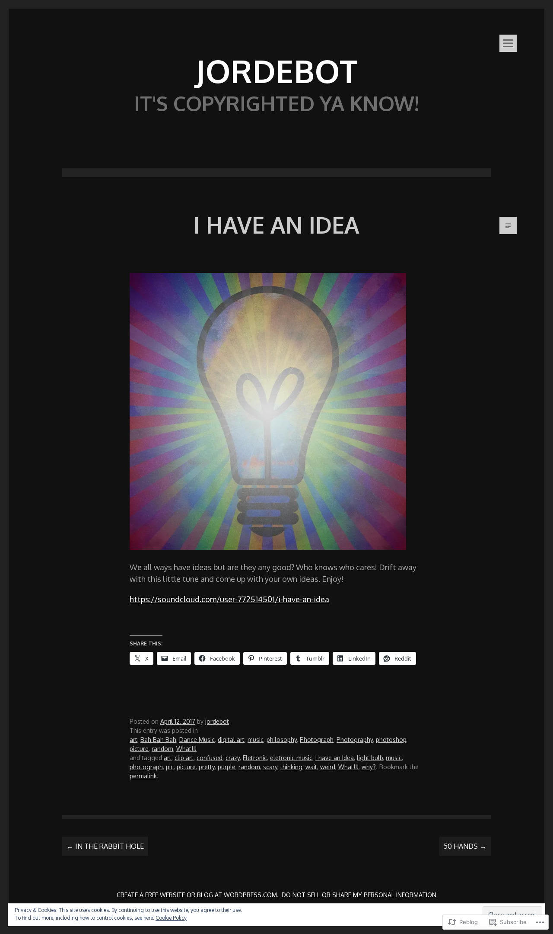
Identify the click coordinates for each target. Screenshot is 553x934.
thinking (291, 766)
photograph (146, 766)
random (162, 748)
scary (270, 766)
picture (139, 748)
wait (311, 766)
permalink (143, 776)
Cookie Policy (171, 918)
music (256, 739)
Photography (355, 739)
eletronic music (291, 757)
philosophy (282, 739)
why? (369, 766)
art (133, 739)
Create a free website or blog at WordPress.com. (198, 895)
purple (226, 766)
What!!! (186, 748)
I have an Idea (334, 757)
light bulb (370, 757)
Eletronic (255, 757)
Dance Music (197, 739)
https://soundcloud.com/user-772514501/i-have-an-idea (229, 599)
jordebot (217, 721)
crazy (233, 757)
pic (170, 766)
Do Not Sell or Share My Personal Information (359, 895)
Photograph (317, 739)
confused (209, 757)
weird (327, 766)
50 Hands (465, 846)
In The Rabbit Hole (105, 846)
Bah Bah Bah (158, 739)
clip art (184, 757)
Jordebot (276, 70)
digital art (231, 739)
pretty (207, 766)
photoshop (391, 739)
